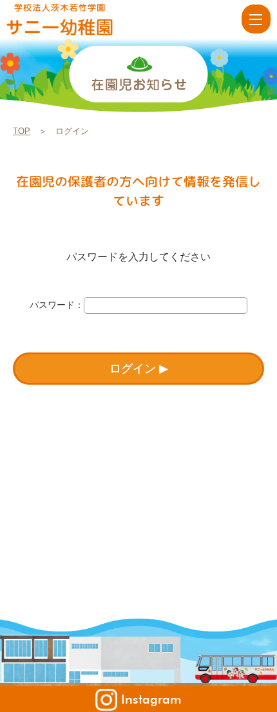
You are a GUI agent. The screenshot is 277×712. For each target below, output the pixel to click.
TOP (21, 131)
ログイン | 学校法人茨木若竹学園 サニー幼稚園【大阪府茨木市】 (78, 19)
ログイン (133, 368)
